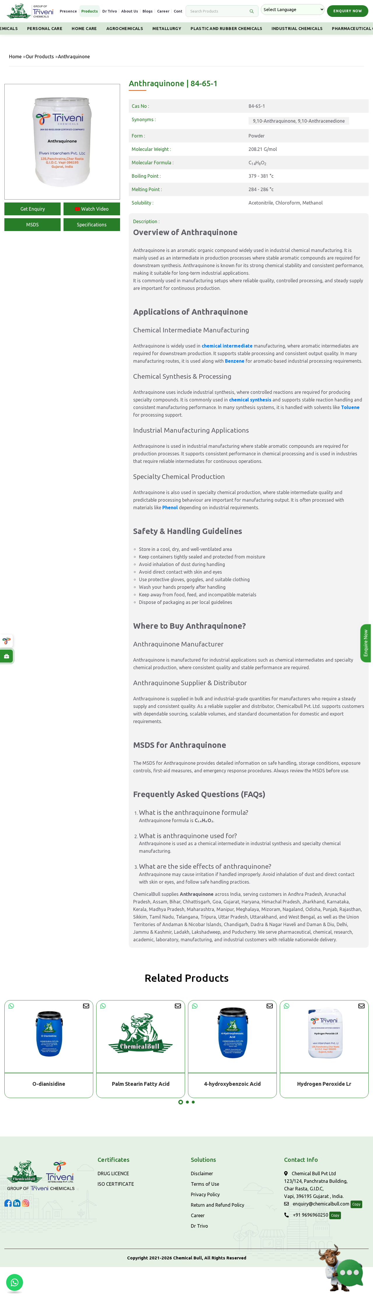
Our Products (40, 56)
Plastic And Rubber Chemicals (226, 28)
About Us (129, 11)
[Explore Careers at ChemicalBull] (6, 656)
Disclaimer (202, 1173)
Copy (356, 1204)
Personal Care (44, 28)
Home (15, 56)
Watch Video (94, 209)
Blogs (147, 11)
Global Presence (62, 11)
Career (163, 11)
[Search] (251, 11)
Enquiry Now (347, 11)
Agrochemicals (124, 28)
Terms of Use (205, 1184)
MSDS (32, 224)
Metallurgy (166, 28)
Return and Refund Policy (217, 1205)
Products (89, 11)
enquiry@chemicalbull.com (320, 1203)
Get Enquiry (32, 209)
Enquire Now (365, 643)
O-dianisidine (48, 1084)
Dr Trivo (109, 11)
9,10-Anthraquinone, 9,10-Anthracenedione (299, 121)
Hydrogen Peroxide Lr (324, 1084)
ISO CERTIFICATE (116, 1184)
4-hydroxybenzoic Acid (232, 1084)
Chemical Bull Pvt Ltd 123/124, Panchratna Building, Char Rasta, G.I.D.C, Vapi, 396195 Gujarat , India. (316, 1185)
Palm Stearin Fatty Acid (141, 1084)
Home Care (84, 28)
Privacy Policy (205, 1194)
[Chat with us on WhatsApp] (14, 1282)
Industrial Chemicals (297, 28)
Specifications (92, 224)
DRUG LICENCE (113, 1173)
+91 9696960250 (310, 1214)
